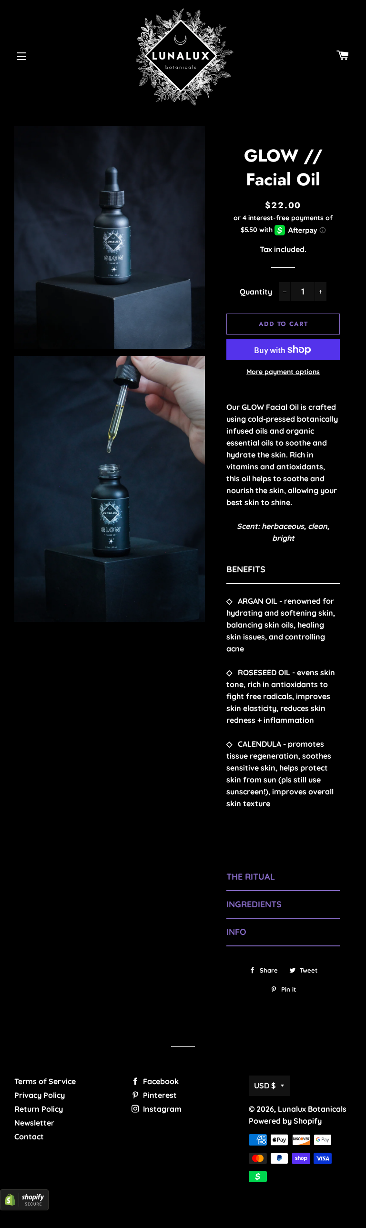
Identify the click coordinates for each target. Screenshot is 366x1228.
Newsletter (34, 1122)
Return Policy (38, 1109)
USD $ (265, 1085)
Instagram (161, 1109)
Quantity (256, 291)
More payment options (283, 371)
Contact (29, 1136)
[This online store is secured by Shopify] (24, 1207)
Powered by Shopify (285, 1121)
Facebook (160, 1081)
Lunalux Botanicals (312, 1109)
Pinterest (159, 1095)
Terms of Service (45, 1081)
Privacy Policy (39, 1095)
